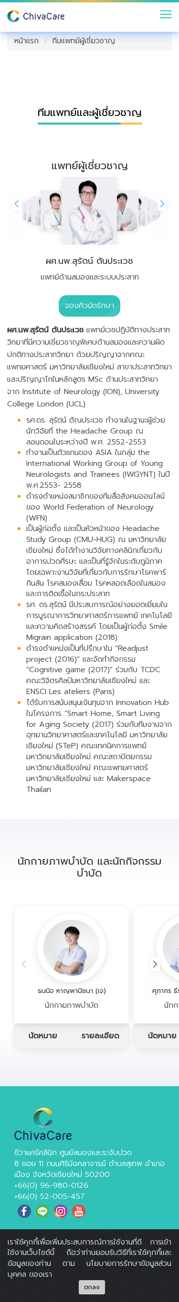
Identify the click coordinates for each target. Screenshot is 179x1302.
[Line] (42, 1211)
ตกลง (92, 1287)
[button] (162, 204)
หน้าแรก (26, 41)
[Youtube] (78, 1211)
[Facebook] (24, 1211)
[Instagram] (60, 1211)
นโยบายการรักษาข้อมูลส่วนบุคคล (89, 1269)
